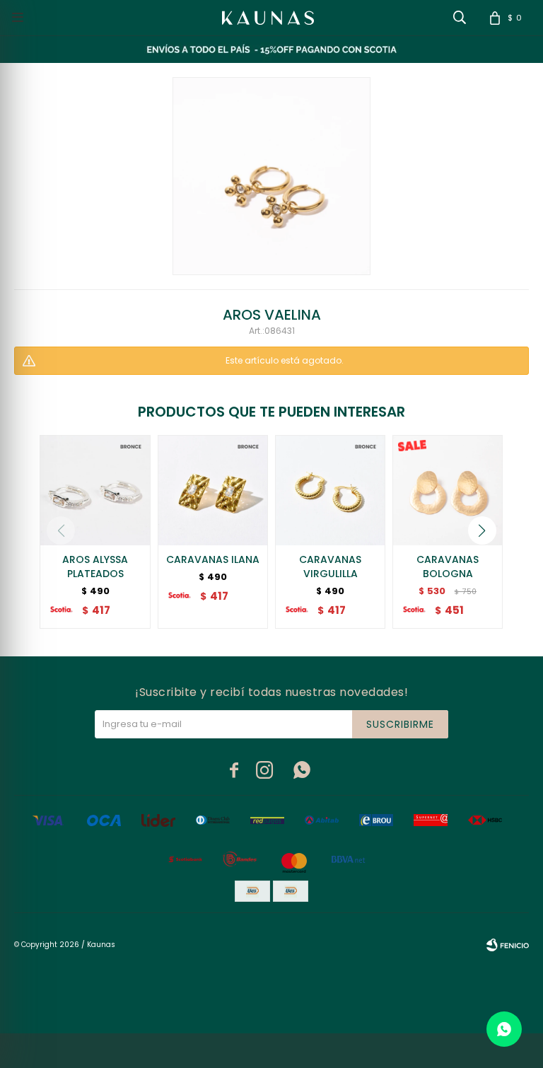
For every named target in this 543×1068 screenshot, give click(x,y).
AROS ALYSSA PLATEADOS (95, 566)
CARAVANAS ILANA (212, 559)
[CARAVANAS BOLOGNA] (447, 490)
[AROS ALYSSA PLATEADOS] (95, 490)
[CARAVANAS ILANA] (213, 490)
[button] (482, 530)
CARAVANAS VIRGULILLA (330, 566)
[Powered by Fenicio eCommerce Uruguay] (507, 945)
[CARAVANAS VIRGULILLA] (330, 490)
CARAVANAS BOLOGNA (447, 566)
